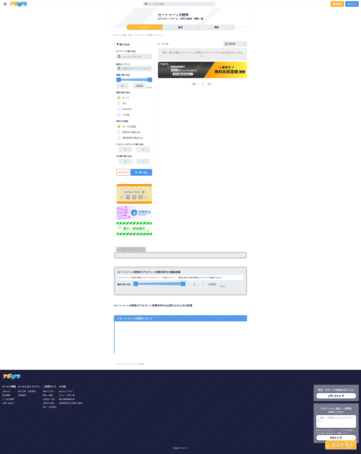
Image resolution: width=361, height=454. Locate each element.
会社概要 (6, 395)
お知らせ (6, 391)
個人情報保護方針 (67, 399)
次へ (210, 83)
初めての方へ (49, 391)
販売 (180, 27)
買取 (216, 27)
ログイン (351, 4)
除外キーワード (123, 64)
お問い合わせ (8, 403)
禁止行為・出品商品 (27, 391)
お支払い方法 (49, 399)
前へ (195, 83)
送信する (334, 437)
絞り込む (143, 172)
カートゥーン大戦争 (144, 35)
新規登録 (337, 4)
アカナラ (120, 363)
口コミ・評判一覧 (67, 395)
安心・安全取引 (50, 407)
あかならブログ (66, 391)
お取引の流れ (49, 403)
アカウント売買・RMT (123, 35)
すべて (144, 27)
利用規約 (22, 395)
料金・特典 (48, 395)
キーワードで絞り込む (126, 51)
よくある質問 (8, 399)
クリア (124, 172)
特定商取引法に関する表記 (71, 403)
